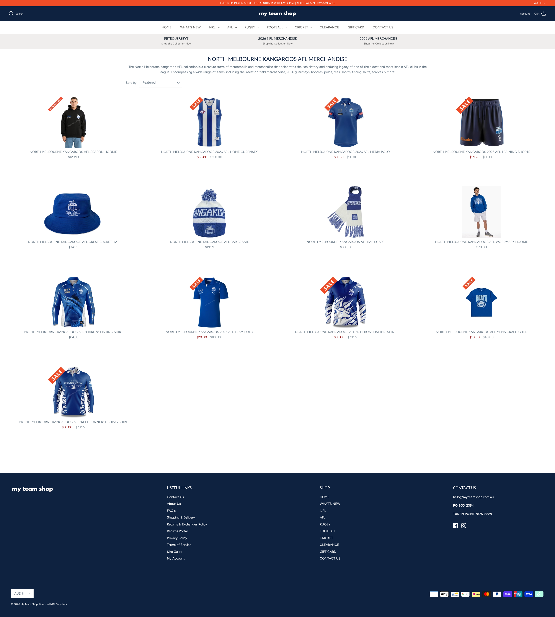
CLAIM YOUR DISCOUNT (278, 367)
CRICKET (240, 343)
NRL (236, 311)
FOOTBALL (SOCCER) (251, 335)
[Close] (332, 243)
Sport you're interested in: (244, 305)
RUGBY (239, 327)
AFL (236, 319)
